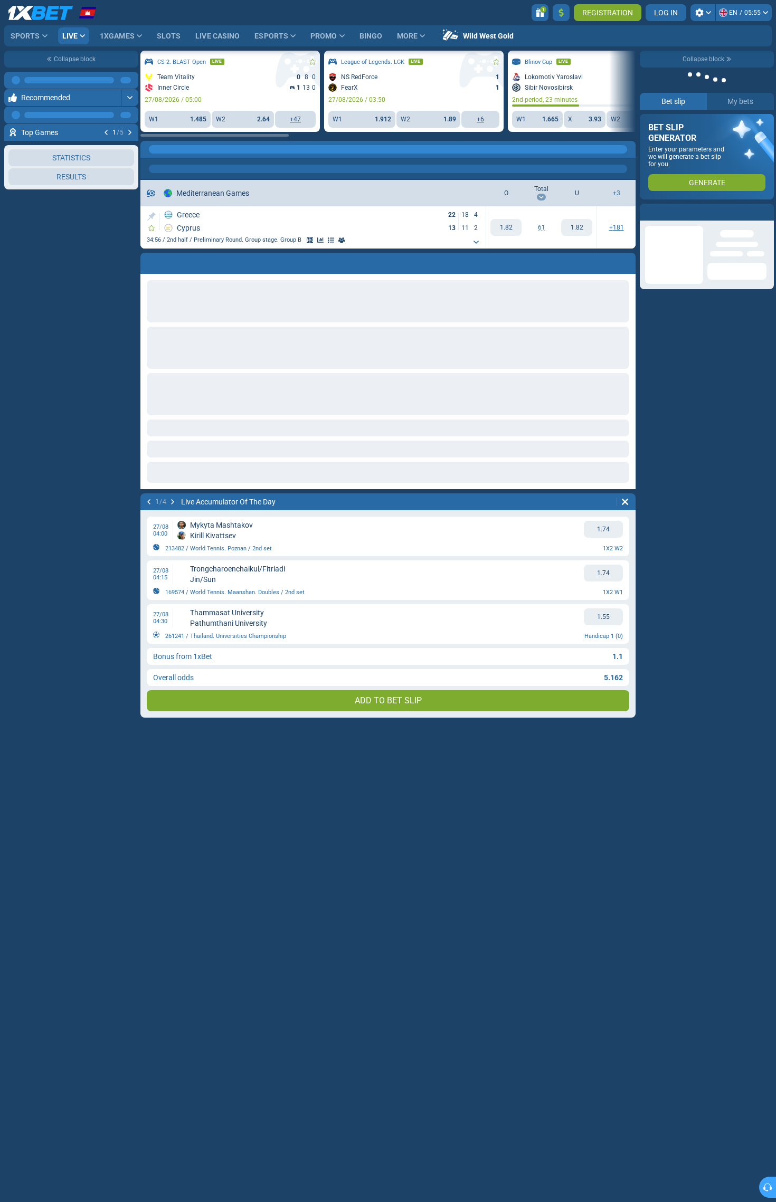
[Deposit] (561, 12)
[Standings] (331, 240)
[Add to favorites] (129, 132)
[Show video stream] (118, 132)
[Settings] (702, 12)
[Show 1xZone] (310, 240)
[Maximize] (129, 97)
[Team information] (341, 240)
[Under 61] (576, 227)
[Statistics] (320, 240)
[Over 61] (506, 227)
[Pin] (151, 216)
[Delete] (625, 501)
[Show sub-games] (476, 242)
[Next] (130, 115)
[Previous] (106, 115)
